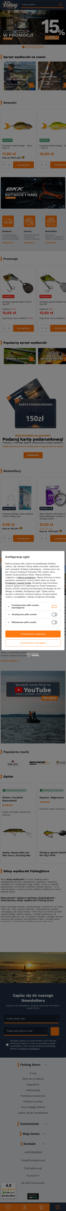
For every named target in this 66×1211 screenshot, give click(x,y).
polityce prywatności (26, 577)
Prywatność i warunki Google (18, 583)
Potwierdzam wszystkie (33, 634)
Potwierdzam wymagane (33, 643)
